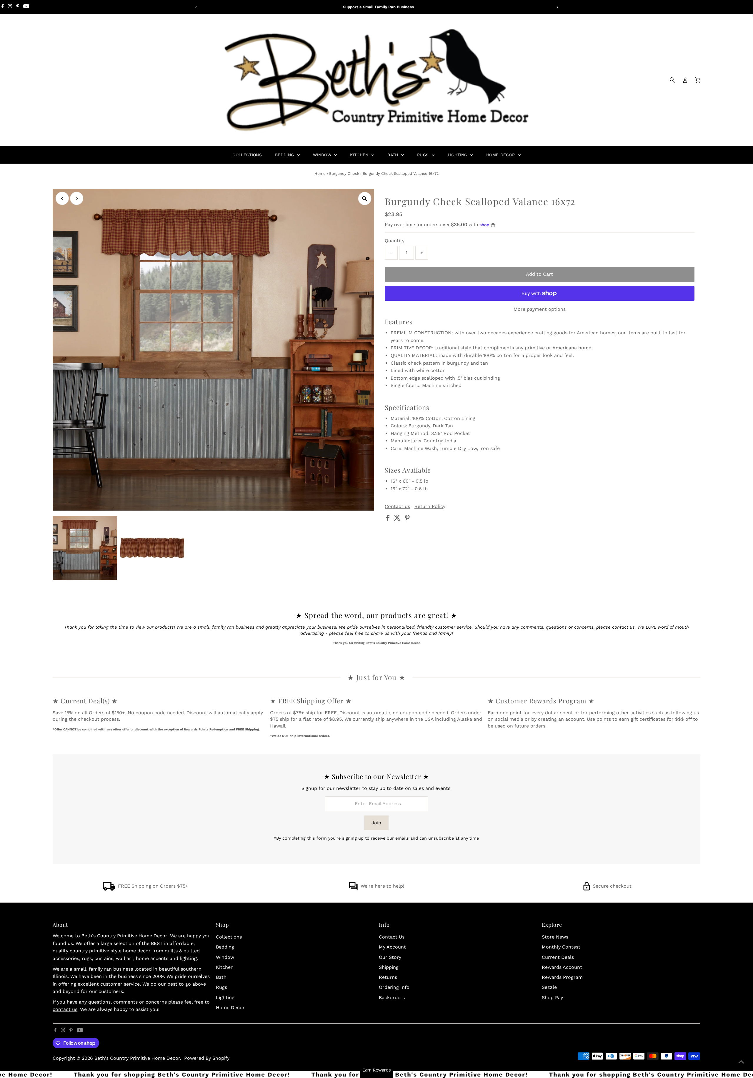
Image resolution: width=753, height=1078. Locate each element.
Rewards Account (562, 967)
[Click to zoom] (364, 198)
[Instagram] (10, 7)
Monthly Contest (561, 947)
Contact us (397, 506)
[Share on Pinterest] (407, 519)
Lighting (458, 154)
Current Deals (558, 957)
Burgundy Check (344, 173)
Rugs (423, 154)
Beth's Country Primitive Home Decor (137, 1058)
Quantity (394, 240)
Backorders (392, 997)
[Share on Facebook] (388, 519)
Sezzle (549, 987)
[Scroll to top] (741, 1062)
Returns (388, 977)
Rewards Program (562, 977)
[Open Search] (672, 80)
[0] (697, 80)
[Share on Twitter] (398, 519)
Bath (393, 154)
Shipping (389, 967)
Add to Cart (539, 274)
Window (323, 154)
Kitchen (360, 154)
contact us (65, 1009)
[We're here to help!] (353, 889)
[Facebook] (2, 7)
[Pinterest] (18, 7)
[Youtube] (26, 7)
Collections (247, 154)
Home (320, 173)
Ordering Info (394, 987)
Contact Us (391, 937)
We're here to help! (382, 886)
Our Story (390, 957)
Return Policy (429, 506)
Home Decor (501, 154)
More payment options (540, 309)
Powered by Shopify (206, 1058)
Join (376, 822)
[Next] (557, 7)
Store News (555, 937)
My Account (392, 947)
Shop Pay (552, 997)
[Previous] (196, 7)
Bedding (285, 154)
